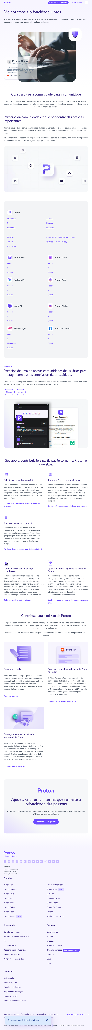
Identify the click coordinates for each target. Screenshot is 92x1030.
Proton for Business (55, 907)
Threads (49, 223)
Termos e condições (26, 1025)
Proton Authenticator (55, 885)
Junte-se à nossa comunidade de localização (67, 506)
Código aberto (10, 945)
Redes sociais (9, 978)
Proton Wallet (9, 907)
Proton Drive (9, 894)
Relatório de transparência (43, 1025)
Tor (5, 941)
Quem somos (52, 932)
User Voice (11, 246)
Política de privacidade (11, 1025)
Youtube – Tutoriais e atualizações (60, 237)
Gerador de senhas (12, 932)
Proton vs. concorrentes (14, 959)
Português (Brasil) (78, 1014)
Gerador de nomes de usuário (16, 936)
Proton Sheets (9, 916)
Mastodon (11, 343)
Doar (49, 959)
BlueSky (10, 237)
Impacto (50, 941)
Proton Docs (9, 912)
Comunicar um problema (47, 1014)
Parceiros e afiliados (12, 987)
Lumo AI (50, 894)
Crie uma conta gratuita (58, 3)
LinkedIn (49, 218)
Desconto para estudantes (15, 950)
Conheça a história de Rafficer (61, 701)
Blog (49, 963)
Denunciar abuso (28, 1014)
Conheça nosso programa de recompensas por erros (68, 601)
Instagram (11, 218)
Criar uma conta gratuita (46, 822)
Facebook (11, 227)
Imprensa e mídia (11, 996)
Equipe (50, 936)
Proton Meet (52, 889)
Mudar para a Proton (55, 916)
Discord (9, 392)
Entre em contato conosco (15, 1000)
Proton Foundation (54, 945)
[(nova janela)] (5, 861)
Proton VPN (8, 898)
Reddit (10, 263)
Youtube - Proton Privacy (56, 242)
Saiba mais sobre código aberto (17, 600)
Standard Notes (53, 898)
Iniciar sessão (77, 3)
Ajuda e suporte (10, 983)
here (37, 1020)
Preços (50, 912)
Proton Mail (8, 885)
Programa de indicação (13, 991)
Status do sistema (11, 1014)
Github (10, 272)
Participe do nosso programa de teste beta (22, 549)
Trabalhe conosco (54, 950)
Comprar (50, 954)
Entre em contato (11, 696)
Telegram (50, 227)
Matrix (20, 392)
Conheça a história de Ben (15, 766)
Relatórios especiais (12, 954)
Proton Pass (9, 903)
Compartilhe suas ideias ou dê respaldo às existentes (22, 504)
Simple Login (52, 903)
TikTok (10, 242)
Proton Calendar (10, 889)
